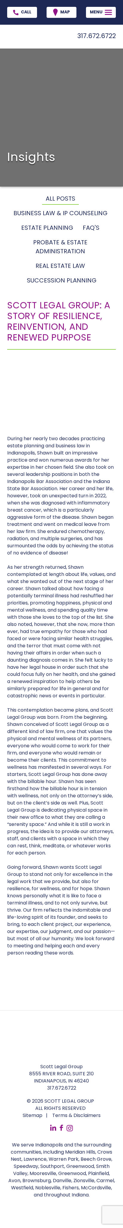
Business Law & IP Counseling (60, 213)
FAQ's (91, 228)
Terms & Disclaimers (76, 1116)
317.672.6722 (96, 36)
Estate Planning (47, 228)
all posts (60, 199)
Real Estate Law (60, 266)
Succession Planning (61, 281)
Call (26, 12)
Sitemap (32, 1116)
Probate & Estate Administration (60, 247)
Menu (96, 12)
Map (65, 12)
